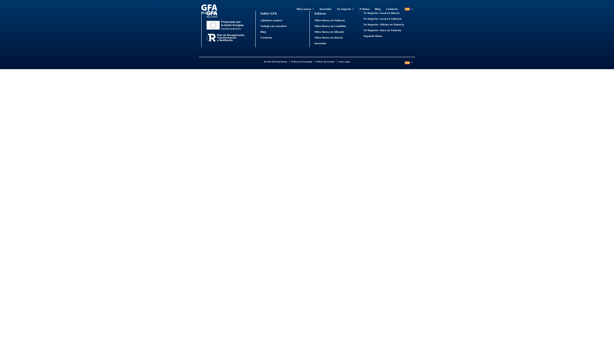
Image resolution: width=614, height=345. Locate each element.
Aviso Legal (344, 61)
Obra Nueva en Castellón (330, 26)
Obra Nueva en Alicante (329, 32)
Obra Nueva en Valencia (330, 20)
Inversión (325, 9)
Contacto (392, 9)
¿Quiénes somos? (271, 20)
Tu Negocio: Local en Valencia (382, 18)
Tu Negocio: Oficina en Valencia (383, 24)
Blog (378, 9)
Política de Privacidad (301, 61)
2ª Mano (364, 9)
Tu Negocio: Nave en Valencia (382, 30)
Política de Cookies (325, 61)
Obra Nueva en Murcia (329, 37)
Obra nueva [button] (304, 9)
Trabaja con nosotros (273, 26)
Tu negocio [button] (344, 9)
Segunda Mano (372, 36)
